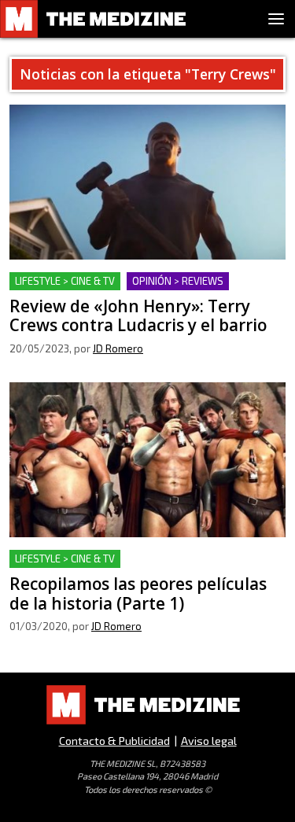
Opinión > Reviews (177, 281)
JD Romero (118, 348)
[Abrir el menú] (276, 19)
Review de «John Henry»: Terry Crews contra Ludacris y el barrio (136, 291)
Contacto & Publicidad (114, 740)
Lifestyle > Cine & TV (65, 281)
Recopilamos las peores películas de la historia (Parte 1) (143, 568)
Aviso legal (209, 740)
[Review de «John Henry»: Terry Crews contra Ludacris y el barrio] (147, 182)
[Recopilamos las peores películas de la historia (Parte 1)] (147, 459)
